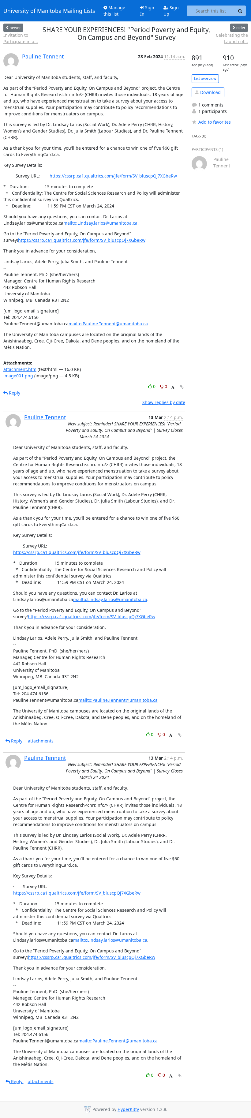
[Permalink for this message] (181, 387)
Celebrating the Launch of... (232, 38)
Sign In (147, 11)
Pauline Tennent (43, 56)
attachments (41, 741)
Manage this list (114, 11)
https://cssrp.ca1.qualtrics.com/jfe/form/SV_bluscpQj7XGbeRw (113, 176)
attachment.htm (19, 369)
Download (210, 92)
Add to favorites (214, 122)
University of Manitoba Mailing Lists (49, 10)
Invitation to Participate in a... (20, 38)
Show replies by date (163, 402)
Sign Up (171, 11)
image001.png (18, 376)
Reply (14, 393)
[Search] (240, 11)
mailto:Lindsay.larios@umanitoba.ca (100, 223)
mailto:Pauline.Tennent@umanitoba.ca (108, 324)
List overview (205, 78)
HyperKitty (128, 1109)
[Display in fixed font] (173, 387)
